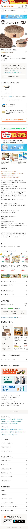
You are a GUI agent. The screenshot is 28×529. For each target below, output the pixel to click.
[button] (26, 52)
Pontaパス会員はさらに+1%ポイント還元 (12, 72)
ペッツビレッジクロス (15, 401)
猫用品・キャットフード (6, 397)
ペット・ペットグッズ (15, 395)
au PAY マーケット (5, 395)
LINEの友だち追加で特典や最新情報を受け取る (14, 128)
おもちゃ (15, 397)
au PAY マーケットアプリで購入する (14, 119)
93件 (19, 308)
